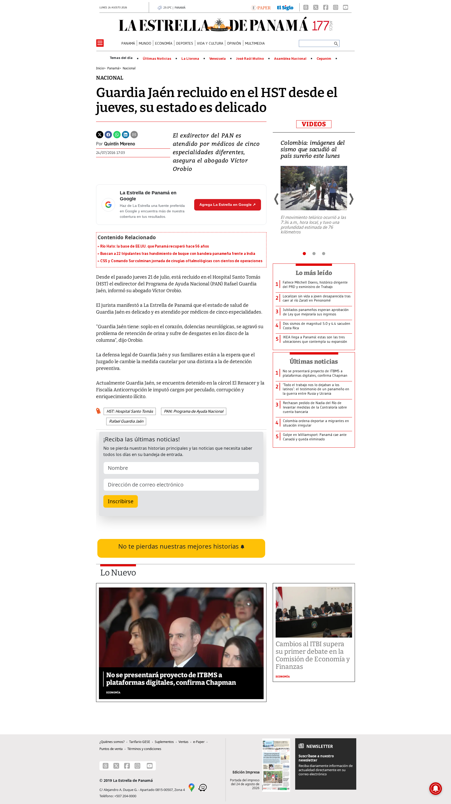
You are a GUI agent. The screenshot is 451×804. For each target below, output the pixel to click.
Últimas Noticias (157, 59)
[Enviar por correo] (134, 134)
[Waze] (202, 787)
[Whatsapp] (117, 134)
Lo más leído (314, 273)
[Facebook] (326, 7)
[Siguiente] (351, 199)
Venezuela (217, 59)
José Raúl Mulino (250, 59)
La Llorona (190, 59)
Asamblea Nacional (290, 59)
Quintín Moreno (119, 144)
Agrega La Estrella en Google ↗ (227, 204)
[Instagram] (336, 7)
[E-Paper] (261, 7)
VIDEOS (314, 124)
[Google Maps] (191, 787)
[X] (316, 7)
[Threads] (306, 7)
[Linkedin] (125, 134)
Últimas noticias (314, 361)
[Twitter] (99, 134)
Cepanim (324, 59)
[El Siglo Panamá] (285, 7)
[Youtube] (346, 7)
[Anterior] (276, 199)
